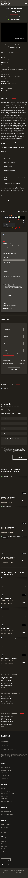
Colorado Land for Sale (6, 685)
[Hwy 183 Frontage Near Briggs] (14, 646)
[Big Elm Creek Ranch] (14, 515)
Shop (2, 854)
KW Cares (4, 846)
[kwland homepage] (5, 735)
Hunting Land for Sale (6, 723)
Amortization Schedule (19, 353)
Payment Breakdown (8, 353)
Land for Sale (5, 768)
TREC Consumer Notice (5, 751)
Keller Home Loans (7, 814)
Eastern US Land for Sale (7, 696)
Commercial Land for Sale (7, 716)
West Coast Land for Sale (7, 705)
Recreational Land (12, 69)
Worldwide (4, 796)
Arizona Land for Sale (6, 680)
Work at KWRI (5, 791)
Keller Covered (6, 812)
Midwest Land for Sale (6, 698)
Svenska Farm (6, 598)
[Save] (25, 477)
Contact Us (4, 778)
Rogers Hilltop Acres (8, 497)
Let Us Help (14, 369)
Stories (3, 851)
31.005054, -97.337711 (11, 83)
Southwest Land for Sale (7, 703)
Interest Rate (5, 346)
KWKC (3, 849)
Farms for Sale (4, 718)
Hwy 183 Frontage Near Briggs (9, 659)
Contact (4, 799)
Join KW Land (5, 775)
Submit (10, 295)
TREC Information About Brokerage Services (8, 749)
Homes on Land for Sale (6, 719)
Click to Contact (8, 90)
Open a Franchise (6, 801)
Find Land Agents (6, 770)
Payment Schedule (7, 333)
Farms (5, 69)
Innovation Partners (8, 793)
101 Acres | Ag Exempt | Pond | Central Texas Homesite (9, 557)
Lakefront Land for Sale (6, 724)
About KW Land (6, 773)
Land (2, 830)
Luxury (3, 832)
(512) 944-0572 (8, 88)
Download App (5, 825)
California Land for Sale (6, 683)
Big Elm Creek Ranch (8, 527)
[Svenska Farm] (14, 586)
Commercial (4, 71)
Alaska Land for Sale (6, 678)
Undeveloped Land (21, 69)
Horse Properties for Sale (7, 721)
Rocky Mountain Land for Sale (8, 700)
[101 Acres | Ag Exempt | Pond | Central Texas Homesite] (14, 545)
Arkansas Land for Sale (6, 682)
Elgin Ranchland (7, 628)
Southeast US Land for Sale (7, 701)
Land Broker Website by (14, 876)
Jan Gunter (11, 86)
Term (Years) (5, 340)
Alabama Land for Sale (6, 677)
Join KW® (4, 841)
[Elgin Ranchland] (14, 616)
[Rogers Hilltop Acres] (14, 485)
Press (3, 788)
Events (3, 843)
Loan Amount (5, 326)
